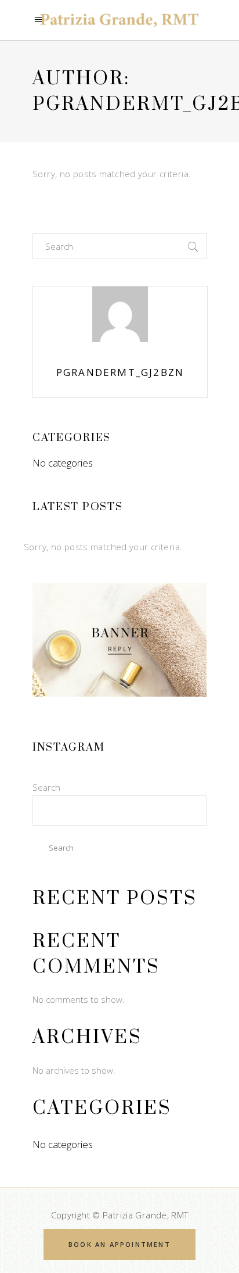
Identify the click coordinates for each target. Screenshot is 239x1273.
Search (46, 787)
